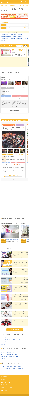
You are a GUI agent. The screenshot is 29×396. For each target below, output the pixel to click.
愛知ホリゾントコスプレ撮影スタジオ (8, 352)
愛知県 (7, 89)
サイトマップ (4, 384)
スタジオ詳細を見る (14, 110)
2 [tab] (15, 179)
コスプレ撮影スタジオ (12, 239)
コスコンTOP (4, 376)
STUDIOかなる (5, 77)
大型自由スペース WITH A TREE (11, 128)
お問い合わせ (4, 390)
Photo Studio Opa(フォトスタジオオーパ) (10, 223)
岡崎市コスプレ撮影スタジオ (18, 366)
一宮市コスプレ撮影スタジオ (6, 368)
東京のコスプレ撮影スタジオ (6, 34)
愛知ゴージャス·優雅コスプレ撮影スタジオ (9, 354)
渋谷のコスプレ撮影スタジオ (17, 34)
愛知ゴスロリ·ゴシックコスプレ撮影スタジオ (9, 356)
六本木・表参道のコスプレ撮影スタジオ (20, 38)
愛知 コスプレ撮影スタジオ (6, 79)
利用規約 (3, 379)
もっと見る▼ (3, 40)
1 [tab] (14, 179)
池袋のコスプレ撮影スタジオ (6, 36)
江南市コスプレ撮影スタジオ (17, 368)
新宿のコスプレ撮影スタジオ (6, 38)
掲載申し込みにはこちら (6, 387)
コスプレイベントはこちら (7, 393)
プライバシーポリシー (6, 382)
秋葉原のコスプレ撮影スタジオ (18, 36)
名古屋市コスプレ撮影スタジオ (6, 366)
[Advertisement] (14, 201)
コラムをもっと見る (14, 329)
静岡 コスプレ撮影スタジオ (7, 129)
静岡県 (7, 156)
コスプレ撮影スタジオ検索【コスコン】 (10, 5)
